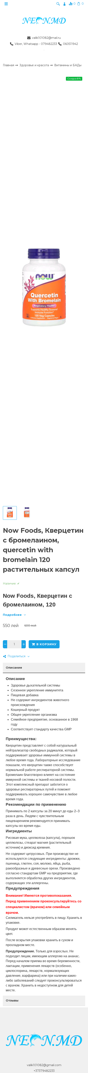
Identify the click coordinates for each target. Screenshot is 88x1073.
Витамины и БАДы (67, 65)
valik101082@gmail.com (44, 1065)
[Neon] (44, 20)
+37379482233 (44, 1071)
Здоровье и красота (34, 65)
